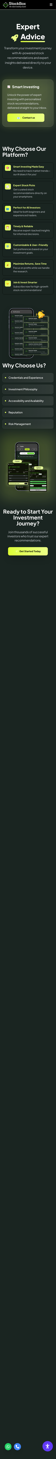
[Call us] (17, 1446)
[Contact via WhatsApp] (8, 1446)
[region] (28, 78)
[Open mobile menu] (51, 5)
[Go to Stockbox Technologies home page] (14, 5)
